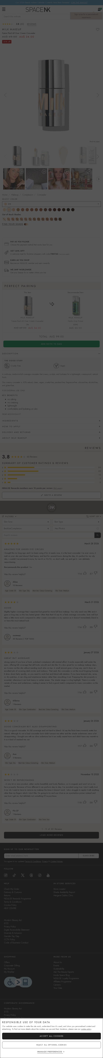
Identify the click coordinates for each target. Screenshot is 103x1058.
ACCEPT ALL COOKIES (51, 1036)
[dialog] (51, 1038)
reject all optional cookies (51, 1045)
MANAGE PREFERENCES (49, 1051)
